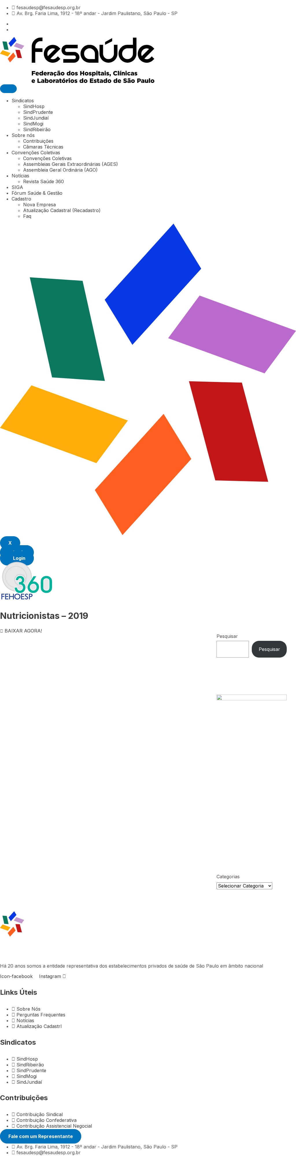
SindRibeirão (37, 129)
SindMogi (33, 124)
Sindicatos (23, 100)
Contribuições (38, 141)
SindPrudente (38, 112)
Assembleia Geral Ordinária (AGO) (60, 170)
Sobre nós (23, 135)
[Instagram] (13, 29)
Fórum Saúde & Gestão (37, 193)
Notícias (20, 176)
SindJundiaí (36, 118)
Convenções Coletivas (36, 152)
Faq (27, 216)
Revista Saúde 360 (43, 181)
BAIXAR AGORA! (23, 631)
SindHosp (34, 106)
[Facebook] (13, 24)
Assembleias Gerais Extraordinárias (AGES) (70, 164)
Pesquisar (227, 636)
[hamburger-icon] (8, 88)
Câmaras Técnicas (43, 147)
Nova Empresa (39, 204)
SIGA (17, 187)
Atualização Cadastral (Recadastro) (62, 210)
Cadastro (21, 199)
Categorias (228, 876)
